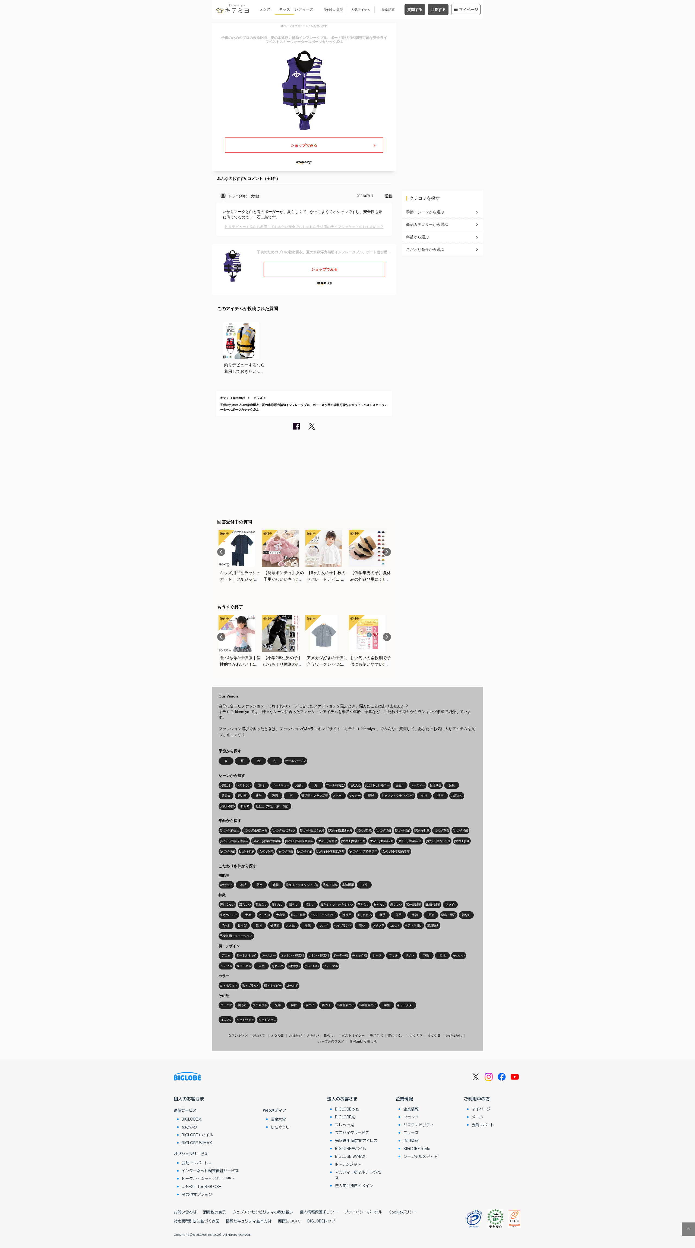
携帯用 (346, 915)
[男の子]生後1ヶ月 (256, 830)
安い (362, 925)
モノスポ (376, 1035)
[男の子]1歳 (364, 830)
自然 (261, 966)
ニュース (411, 1132)
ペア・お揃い (414, 925)
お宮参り (457, 795)
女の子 (310, 1005)
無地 (443, 955)
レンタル (291, 925)
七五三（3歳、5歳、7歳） (272, 806)
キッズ (284, 9)
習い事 (242, 795)
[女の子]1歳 (461, 841)
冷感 (243, 884)
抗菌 (364, 884)
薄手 (399, 915)
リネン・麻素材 (318, 955)
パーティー (417, 785)
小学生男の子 (368, 1005)
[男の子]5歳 (441, 830)
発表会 (226, 795)
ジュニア (226, 1005)
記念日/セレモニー (377, 785)
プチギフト (259, 1005)
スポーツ (339, 795)
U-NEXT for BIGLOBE (201, 1186)
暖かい (293, 904)
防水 (260, 884)
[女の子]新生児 (327, 841)
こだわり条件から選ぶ (425, 249)
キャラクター (406, 1005)
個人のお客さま (189, 1098)
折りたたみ (364, 915)
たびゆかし (454, 1035)
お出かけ (226, 785)
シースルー (268, 955)
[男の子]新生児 (229, 830)
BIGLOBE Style (416, 1148)
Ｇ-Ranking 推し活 (363, 1041)
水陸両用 (348, 884)
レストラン (243, 785)
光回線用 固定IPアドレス (356, 1140)
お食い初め (227, 806)
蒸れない (261, 904)
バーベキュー (280, 785)
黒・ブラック (251, 985)
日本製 (242, 925)
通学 (259, 795)
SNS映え (433, 925)
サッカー (355, 795)
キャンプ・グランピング (397, 795)
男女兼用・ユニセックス (236, 935)
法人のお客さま (342, 1098)
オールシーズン (295, 760)
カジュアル (243, 966)
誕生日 (400, 785)
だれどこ (259, 1035)
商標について (289, 1221)
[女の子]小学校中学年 (363, 851)
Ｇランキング (238, 1035)
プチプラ (378, 925)
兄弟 (278, 1005)
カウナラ (415, 1035)
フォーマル (330, 966)
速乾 (276, 884)
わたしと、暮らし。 (322, 1035)
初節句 (245, 806)
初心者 (242, 1005)
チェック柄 (359, 955)
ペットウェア (245, 1019)
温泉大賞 (278, 1119)
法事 (441, 795)
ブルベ (323, 925)
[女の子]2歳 (227, 851)
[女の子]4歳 (266, 851)
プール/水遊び (335, 785)
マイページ (468, 9)
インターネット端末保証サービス (210, 1170)
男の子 (326, 1005)
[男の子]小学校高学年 (299, 841)
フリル (393, 955)
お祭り (299, 785)
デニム (226, 955)
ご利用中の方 (477, 1098)
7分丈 (226, 925)
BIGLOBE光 (192, 1119)
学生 (387, 1005)
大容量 (280, 915)
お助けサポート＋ (197, 1162)
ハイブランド (343, 925)
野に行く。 (396, 1035)
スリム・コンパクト (323, 915)
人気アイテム (361, 10)
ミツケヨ (434, 1035)
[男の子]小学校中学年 (266, 841)
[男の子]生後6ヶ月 (312, 830)
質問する (414, 9)
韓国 (259, 925)
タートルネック (246, 955)
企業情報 (404, 1098)
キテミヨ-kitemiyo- (233, 397)
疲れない (278, 904)
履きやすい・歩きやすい (336, 904)
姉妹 (294, 1005)
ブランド (411, 1116)
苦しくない (227, 904)
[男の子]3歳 (402, 830)
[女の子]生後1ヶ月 (353, 841)
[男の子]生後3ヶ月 (284, 830)
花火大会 (355, 785)
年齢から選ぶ (417, 237)
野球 (371, 795)
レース (377, 955)
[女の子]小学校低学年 (330, 851)
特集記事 (388, 10)
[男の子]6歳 (460, 830)
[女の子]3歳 (246, 851)
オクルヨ (277, 1035)
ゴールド (292, 985)
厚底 (308, 925)
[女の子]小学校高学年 (395, 851)
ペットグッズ (267, 1019)
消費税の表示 (214, 1212)
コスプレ (226, 1019)
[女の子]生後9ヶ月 (438, 841)
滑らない (245, 904)
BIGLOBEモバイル (197, 1134)
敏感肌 (274, 925)
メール (477, 1116)
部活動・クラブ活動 (314, 795)
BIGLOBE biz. (347, 1109)
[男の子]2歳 (383, 830)
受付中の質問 (333, 10)
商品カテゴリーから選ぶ (427, 224)
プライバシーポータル (363, 1212)
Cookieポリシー (403, 1212)
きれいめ (278, 966)
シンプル (226, 966)
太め (248, 915)
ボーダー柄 (340, 955)
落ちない (363, 904)
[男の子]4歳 (421, 830)
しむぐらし (280, 1127)
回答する (438, 9)
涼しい (310, 904)
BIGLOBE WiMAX (197, 1142)
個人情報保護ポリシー (319, 1212)
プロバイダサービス (352, 1132)
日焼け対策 (432, 904)
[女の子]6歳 (304, 851)
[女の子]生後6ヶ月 (410, 841)
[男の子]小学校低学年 (234, 841)
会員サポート (483, 1124)
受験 (452, 785)
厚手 (382, 915)
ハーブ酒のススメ (331, 1041)
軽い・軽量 (298, 915)
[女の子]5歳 (285, 851)
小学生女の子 (346, 1005)
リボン (409, 955)
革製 (426, 955)
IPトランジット (348, 1164)
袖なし (466, 915)
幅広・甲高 (448, 915)
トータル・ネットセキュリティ (208, 1178)
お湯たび (295, 1035)
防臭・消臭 (330, 884)
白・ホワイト (229, 985)
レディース (304, 9)
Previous (221, 552)
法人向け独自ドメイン (354, 1185)
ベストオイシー (353, 1035)
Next (387, 552)
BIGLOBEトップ (321, 1221)
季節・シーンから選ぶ (425, 212)
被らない (380, 904)
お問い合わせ (185, 1212)
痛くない (396, 904)
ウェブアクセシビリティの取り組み (262, 1212)
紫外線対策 (413, 904)
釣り (424, 795)
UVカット (226, 884)
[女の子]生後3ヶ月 (381, 841)
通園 (275, 795)
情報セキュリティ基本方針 (248, 1221)
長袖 (431, 915)
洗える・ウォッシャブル (302, 884)
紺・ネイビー (273, 985)
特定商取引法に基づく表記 (196, 1221)
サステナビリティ (418, 1124)
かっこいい (311, 966)
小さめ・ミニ (229, 915)
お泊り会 (435, 785)
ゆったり (264, 915)
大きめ (450, 904)
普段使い (294, 966)
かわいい (459, 955)
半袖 (415, 915)
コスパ (394, 925)
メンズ (265, 9)
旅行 (261, 785)
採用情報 (411, 1140)
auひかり (189, 1127)
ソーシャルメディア (420, 1156)
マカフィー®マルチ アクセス (358, 1174)
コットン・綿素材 (292, 955)
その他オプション (197, 1194)
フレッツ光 (344, 1124)
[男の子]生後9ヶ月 (340, 830)
